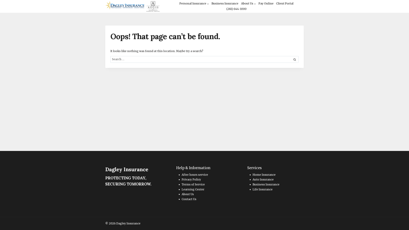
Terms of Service (193, 184)
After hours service (195, 174)
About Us (188, 194)
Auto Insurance (263, 179)
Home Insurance (264, 174)
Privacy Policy (191, 179)
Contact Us (189, 199)
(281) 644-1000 (236, 9)
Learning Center (193, 189)
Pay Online (266, 3)
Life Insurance (263, 189)
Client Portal (284, 3)
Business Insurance (225, 3)
